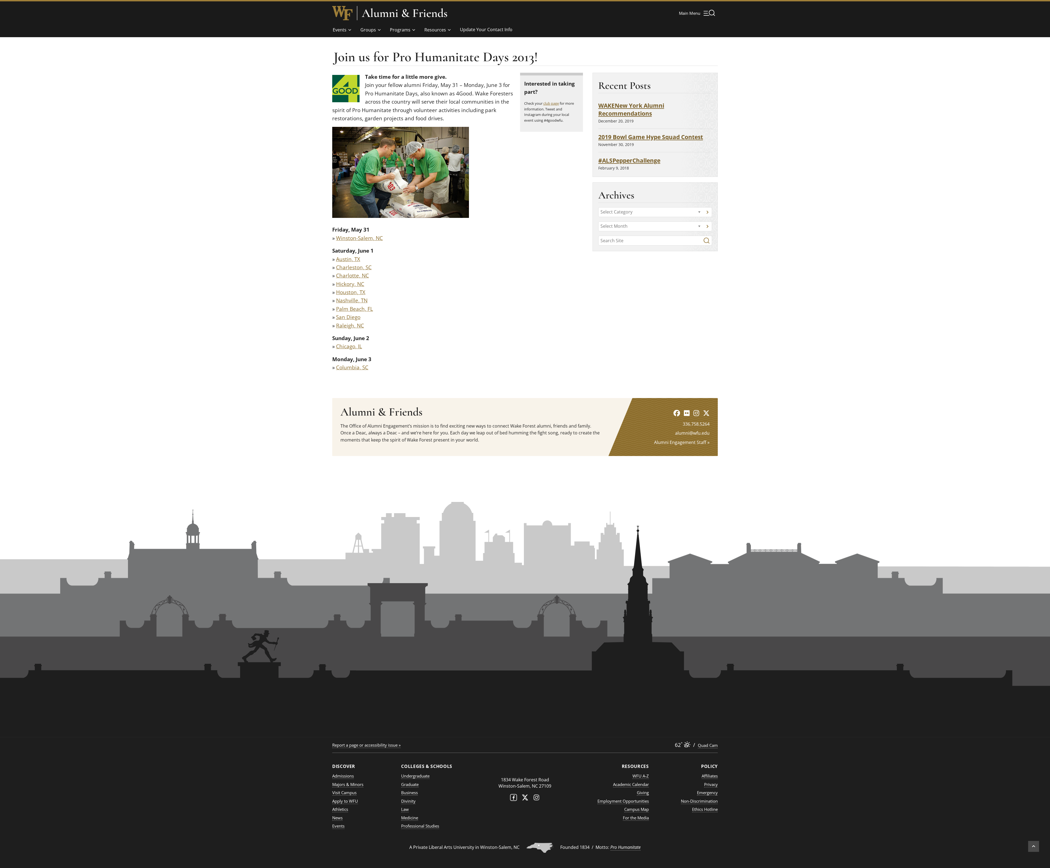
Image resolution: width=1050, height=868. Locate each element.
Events (339, 30)
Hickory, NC (350, 284)
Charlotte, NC (352, 275)
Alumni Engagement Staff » (682, 442)
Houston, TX (350, 292)
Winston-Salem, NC (359, 238)
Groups (368, 30)
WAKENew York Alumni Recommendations (631, 109)
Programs (400, 30)
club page (551, 103)
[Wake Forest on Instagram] (536, 798)
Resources (435, 30)
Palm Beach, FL (354, 308)
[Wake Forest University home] (342, 13)
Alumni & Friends (405, 13)
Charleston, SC (354, 267)
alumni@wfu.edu (692, 433)
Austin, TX (348, 259)
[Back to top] (1033, 846)
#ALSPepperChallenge (629, 160)
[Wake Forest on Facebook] (513, 798)
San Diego (348, 317)
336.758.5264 (696, 424)
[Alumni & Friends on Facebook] (676, 412)
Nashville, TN (352, 300)
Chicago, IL (349, 346)
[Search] (706, 240)
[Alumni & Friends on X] (706, 412)
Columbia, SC (352, 367)
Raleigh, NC (350, 325)
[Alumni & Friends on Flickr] (687, 412)
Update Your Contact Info (486, 30)
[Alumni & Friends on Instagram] (696, 412)
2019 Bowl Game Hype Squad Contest (650, 137)
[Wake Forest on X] (525, 798)
